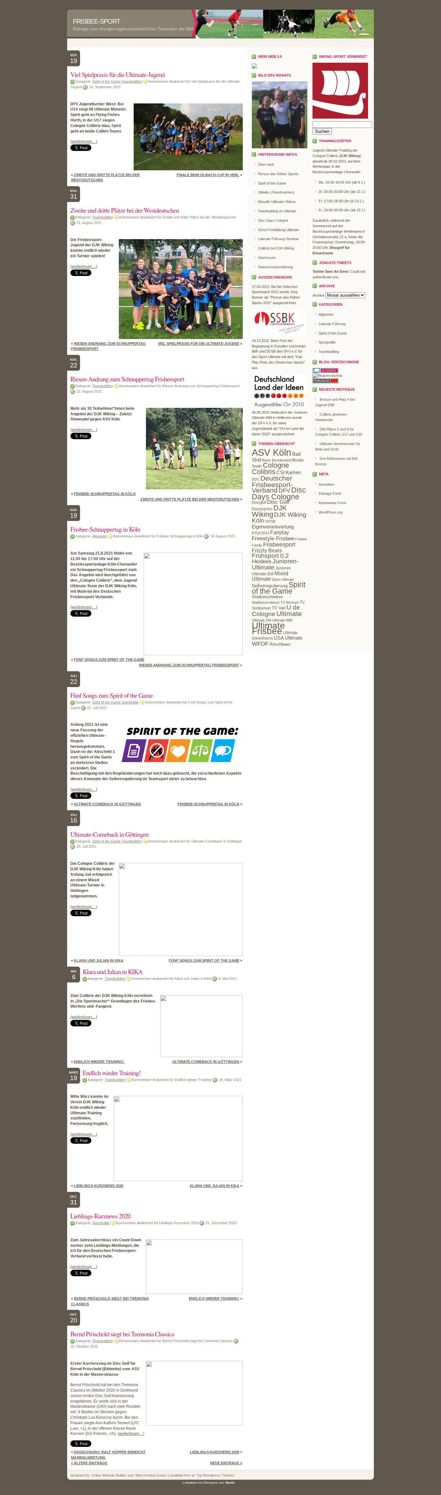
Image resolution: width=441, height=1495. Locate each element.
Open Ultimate (283, 579)
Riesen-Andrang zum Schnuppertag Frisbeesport (127, 379)
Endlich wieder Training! (99, 1062)
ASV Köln (271, 452)
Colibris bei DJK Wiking (276, 248)
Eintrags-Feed (330, 493)
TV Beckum (290, 602)
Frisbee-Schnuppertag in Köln (105, 494)
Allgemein (99, 536)
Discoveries (262, 509)
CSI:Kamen (288, 472)
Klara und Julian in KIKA (98, 960)
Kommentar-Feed (332, 503)
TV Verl (279, 608)
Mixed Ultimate (270, 576)
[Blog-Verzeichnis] (325, 372)
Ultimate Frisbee (268, 628)
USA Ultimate (288, 638)
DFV (284, 490)
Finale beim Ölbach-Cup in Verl (208, 175)
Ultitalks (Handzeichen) (276, 192)
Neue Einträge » (226, 1463)
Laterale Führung (332, 324)
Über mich (266, 164)
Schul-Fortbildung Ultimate (278, 230)
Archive (318, 295)
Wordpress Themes (218, 1475)
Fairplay (279, 532)
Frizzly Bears (267, 550)
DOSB (270, 521)
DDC (256, 479)
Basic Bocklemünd (276, 460)
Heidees (262, 561)
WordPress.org (331, 512)
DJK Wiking (269, 511)
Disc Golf (278, 502)
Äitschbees (280, 644)
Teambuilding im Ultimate (277, 211)
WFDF (260, 644)
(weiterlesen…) (83, 141)
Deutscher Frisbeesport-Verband (272, 484)
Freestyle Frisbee (273, 538)
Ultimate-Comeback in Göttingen (107, 804)
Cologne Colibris (270, 468)
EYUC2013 (260, 533)
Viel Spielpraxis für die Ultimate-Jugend (117, 74)
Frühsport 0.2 (270, 555)
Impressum (267, 258)
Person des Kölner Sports (278, 174)
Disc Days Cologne (273, 220)
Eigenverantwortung (273, 526)
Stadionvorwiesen (266, 602)
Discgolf (259, 502)
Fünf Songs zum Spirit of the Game (109, 660)
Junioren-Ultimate (275, 564)
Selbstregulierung (270, 585)
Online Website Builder (109, 1475)
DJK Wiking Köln (279, 517)
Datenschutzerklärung (275, 267)
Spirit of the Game (106, 81)
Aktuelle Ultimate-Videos (277, 202)
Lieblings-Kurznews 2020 (98, 1186)
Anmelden (326, 484)
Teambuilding (131, 81)
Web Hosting (145, 1475)
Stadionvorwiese (267, 596)
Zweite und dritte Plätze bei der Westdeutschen (124, 210)
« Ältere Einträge (89, 1463)
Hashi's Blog (247, 1482)
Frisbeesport (279, 544)
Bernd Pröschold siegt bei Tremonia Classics (122, 1334)
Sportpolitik (129, 702)
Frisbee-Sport (96, 21)
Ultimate (289, 613)
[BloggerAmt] (328, 375)
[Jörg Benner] (254, 67)
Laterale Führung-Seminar (278, 239)
